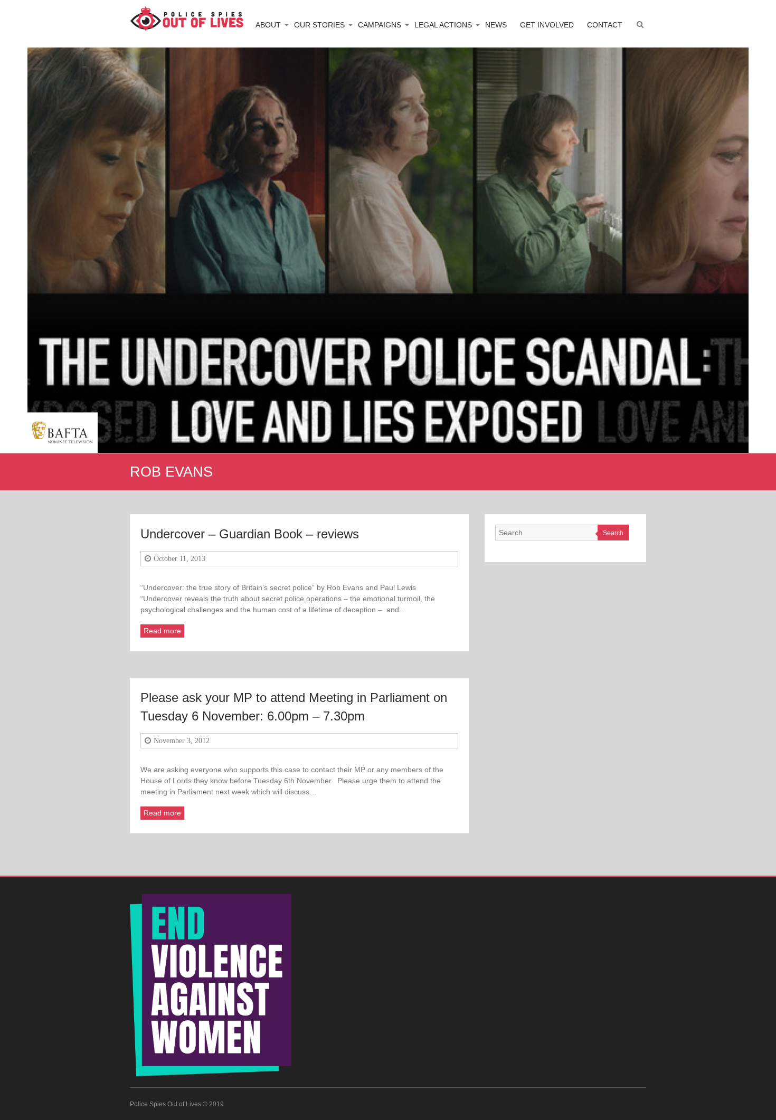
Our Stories (319, 25)
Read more (162, 631)
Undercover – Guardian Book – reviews (249, 534)
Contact (604, 25)
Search (613, 533)
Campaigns (379, 25)
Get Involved (547, 25)
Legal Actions (443, 25)
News (496, 25)
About (268, 25)
